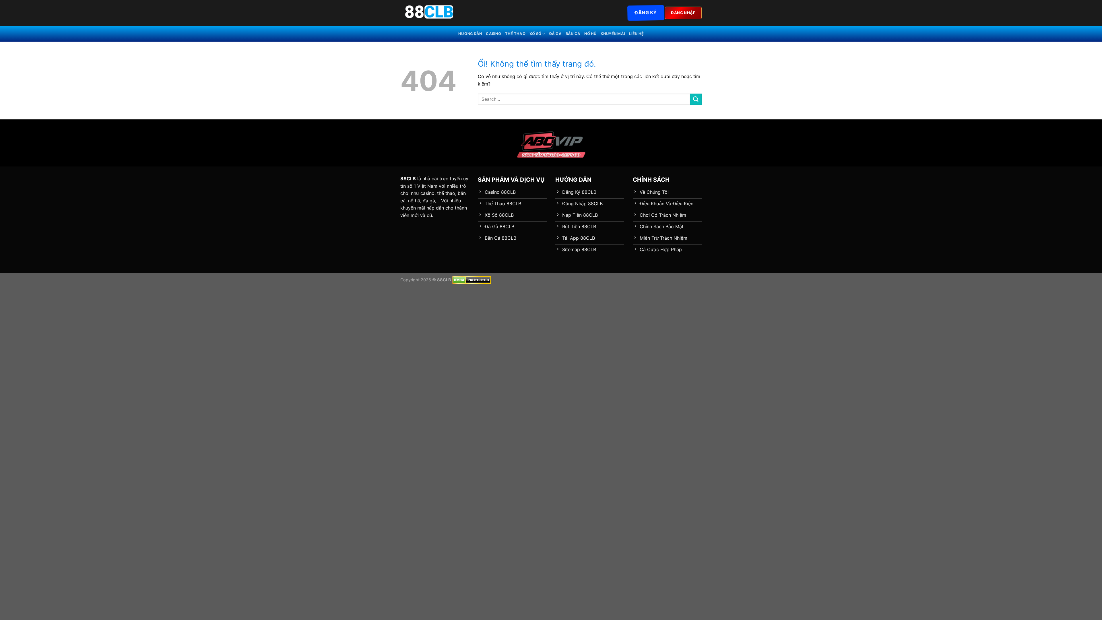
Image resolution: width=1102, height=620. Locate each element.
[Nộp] (696, 99)
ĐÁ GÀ (555, 34)
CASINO (493, 34)
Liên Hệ (636, 34)
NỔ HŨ (590, 34)
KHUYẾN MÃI (613, 34)
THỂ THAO (515, 34)
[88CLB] (429, 13)
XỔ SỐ (535, 34)
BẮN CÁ (573, 34)
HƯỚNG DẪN (470, 34)
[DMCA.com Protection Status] (471, 279)
